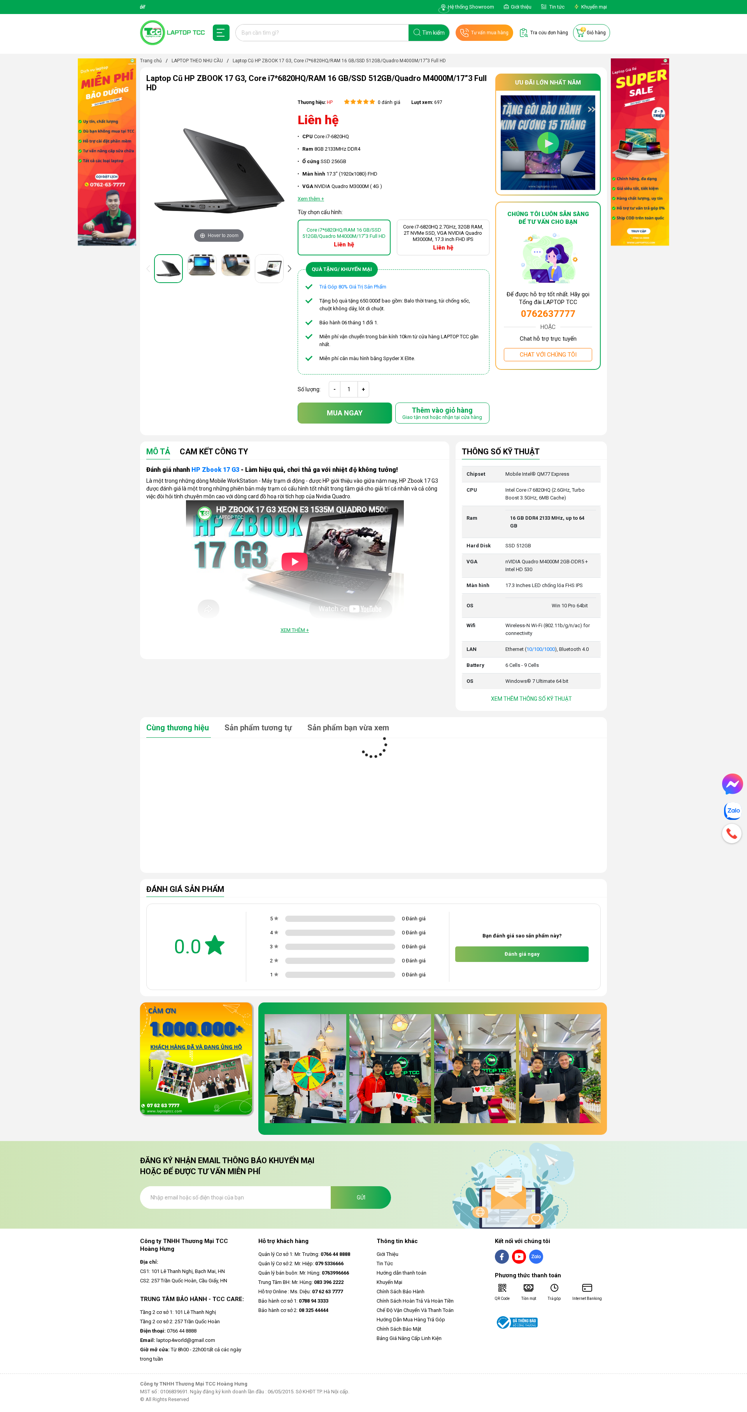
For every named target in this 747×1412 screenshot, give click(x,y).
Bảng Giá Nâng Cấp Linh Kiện (409, 1338)
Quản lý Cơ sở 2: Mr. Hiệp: (301, 1263)
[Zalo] (732, 811)
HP (330, 102)
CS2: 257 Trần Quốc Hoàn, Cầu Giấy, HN (183, 1281)
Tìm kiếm (433, 33)
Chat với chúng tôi (548, 354)
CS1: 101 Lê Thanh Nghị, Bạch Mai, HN (182, 1271)
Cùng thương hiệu (178, 727)
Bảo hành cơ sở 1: (293, 1301)
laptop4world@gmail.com (177, 1340)
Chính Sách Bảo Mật (399, 1329)
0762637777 (548, 314)
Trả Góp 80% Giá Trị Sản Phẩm (352, 287)
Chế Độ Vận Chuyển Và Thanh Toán (415, 1310)
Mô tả (158, 452)
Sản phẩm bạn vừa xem (348, 727)
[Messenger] (732, 784)
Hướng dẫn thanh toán (401, 1273)
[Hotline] (732, 833)
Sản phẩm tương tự (259, 727)
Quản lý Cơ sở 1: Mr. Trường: (304, 1254)
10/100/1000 (540, 649)
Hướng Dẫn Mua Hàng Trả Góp (411, 1319)
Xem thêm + (295, 630)
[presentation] (149, 268)
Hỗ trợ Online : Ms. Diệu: (300, 1291)
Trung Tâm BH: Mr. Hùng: (301, 1282)
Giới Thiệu (387, 1254)
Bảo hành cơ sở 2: (293, 1310)
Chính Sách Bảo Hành (400, 1291)
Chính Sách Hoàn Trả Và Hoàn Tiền (415, 1301)
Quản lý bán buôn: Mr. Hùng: (303, 1273)
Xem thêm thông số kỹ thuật (531, 699)
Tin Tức (385, 1263)
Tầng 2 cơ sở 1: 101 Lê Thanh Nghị (178, 1312)
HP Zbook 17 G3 (215, 469)
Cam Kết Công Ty (214, 452)
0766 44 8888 (168, 1331)
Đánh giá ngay (522, 954)
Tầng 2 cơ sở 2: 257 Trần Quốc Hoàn (180, 1321)
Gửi (361, 1197)
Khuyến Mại (389, 1282)
